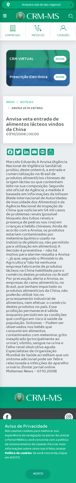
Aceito (38, 473)
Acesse (60, 59)
